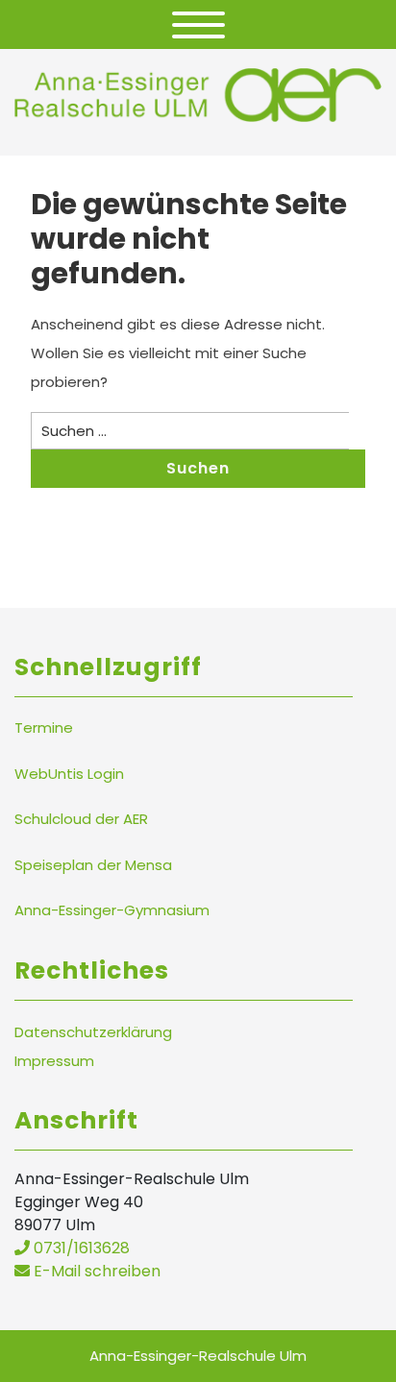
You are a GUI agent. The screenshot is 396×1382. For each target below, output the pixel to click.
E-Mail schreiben (95, 1271)
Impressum (54, 1061)
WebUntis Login (69, 774)
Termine (43, 727)
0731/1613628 (80, 1248)
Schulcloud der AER (81, 819)
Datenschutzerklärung (93, 1032)
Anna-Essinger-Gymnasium (112, 910)
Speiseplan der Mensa (93, 865)
